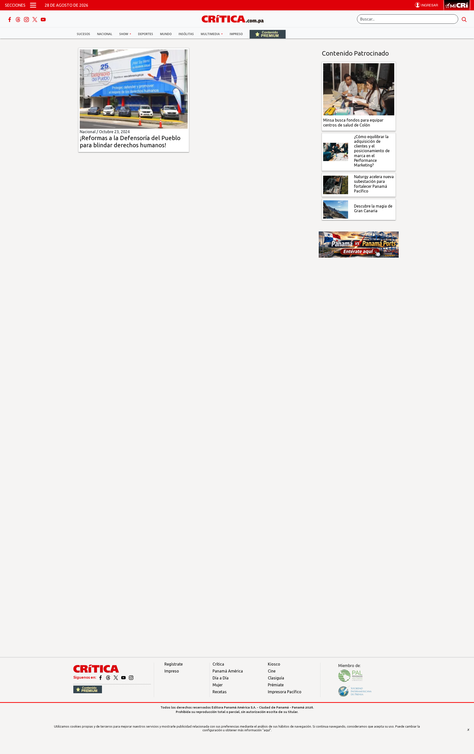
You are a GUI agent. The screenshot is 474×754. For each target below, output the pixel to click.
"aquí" (266, 730)
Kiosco (274, 664)
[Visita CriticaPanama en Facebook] (100, 677)
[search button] (464, 19)
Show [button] (124, 34)
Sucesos (83, 34)
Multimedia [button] (210, 34)
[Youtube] (43, 19)
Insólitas (186, 34)
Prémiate (276, 685)
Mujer (218, 685)
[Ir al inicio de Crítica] (235, 18)
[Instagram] (27, 19)
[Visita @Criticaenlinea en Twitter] (108, 677)
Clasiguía (276, 678)
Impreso (236, 34)
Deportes (145, 34)
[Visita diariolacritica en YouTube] (123, 677)
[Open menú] (33, 5)
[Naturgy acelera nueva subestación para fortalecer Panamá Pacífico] (335, 184)
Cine (272, 671)
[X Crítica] (35, 19)
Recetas (220, 692)
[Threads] (18, 19)
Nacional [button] (104, 34)
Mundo (166, 34)
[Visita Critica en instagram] (131, 677)
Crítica (218, 664)
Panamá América (228, 671)
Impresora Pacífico (284, 692)
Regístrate (173, 664)
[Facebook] (10, 19)
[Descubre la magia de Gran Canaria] (335, 209)
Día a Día (221, 678)
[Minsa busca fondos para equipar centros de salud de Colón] (359, 89)
